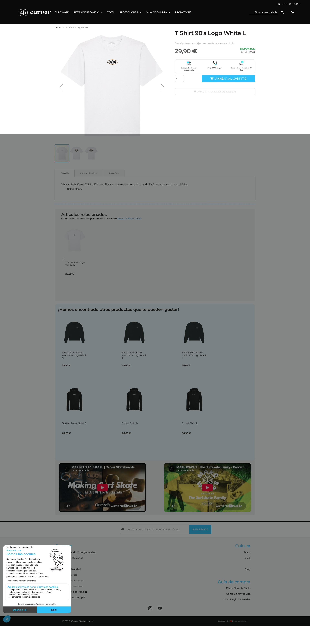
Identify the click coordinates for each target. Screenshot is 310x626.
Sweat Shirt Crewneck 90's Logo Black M (134, 355)
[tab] (65, 173)
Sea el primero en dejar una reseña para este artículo (204, 43)
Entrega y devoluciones (69, 557)
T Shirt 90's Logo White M (75, 264)
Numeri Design (241, 621)
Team (247, 552)
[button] (294, 4)
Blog (247, 557)
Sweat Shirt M (130, 423)
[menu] (123, 12)
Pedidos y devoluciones (69, 580)
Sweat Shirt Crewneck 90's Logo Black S (74, 355)
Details (65, 173)
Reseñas (114, 173)
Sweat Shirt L (189, 423)
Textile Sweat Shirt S (74, 423)
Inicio (57, 27)
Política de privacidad (68, 569)
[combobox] (263, 12)
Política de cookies (66, 574)
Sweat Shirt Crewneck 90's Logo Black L (194, 355)
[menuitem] (62, 12)
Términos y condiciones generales (75, 552)
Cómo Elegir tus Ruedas (236, 599)
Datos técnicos (89, 173)
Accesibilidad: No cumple (70, 597)
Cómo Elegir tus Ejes (238, 593)
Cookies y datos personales (71, 591)
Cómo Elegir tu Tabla (238, 588)
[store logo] (35, 12)
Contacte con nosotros (69, 586)
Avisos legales (64, 563)
